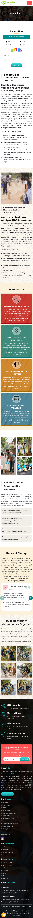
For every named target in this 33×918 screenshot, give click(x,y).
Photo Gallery (7, 865)
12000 (23, 45)
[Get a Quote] (3, 914)
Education (6, 803)
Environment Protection (11, 821)
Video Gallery (7, 868)
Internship (6, 850)
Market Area (7, 876)
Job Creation (7, 810)
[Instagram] (2, 839)
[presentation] (2, 598)
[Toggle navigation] (29, 3)
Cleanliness (6, 816)
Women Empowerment (10, 824)
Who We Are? (7, 863)
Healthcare (6, 805)
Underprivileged (8, 826)
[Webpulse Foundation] (8, 3)
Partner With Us (8, 852)
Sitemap (5, 878)
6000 (9, 45)
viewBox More (7, 794)
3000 (23, 42)
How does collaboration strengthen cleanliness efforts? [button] (14, 530)
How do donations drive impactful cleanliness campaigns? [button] (15, 512)
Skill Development (9, 808)
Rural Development (9, 818)
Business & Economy (10, 813)
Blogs (4, 873)
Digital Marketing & (17, 913)
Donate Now (16, 65)
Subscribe (24, 759)
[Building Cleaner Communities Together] (8, 653)
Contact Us (6, 871)
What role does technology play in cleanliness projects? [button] (15, 538)
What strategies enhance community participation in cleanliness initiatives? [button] (12, 521)
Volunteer (6, 847)
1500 (9, 42)
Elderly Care (7, 829)
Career (5, 855)
